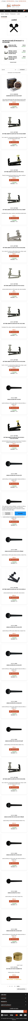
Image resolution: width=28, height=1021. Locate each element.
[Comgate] (14, 1015)
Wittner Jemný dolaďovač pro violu (14, 171)
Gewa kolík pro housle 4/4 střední (14, 551)
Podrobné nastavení (7, 513)
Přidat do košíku (14, 104)
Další (18, 986)
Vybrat (9, 70)
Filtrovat (22, 69)
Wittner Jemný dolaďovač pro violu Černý (14, 209)
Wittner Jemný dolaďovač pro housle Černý (12, 52)
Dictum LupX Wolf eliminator (14, 968)
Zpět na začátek (21, 989)
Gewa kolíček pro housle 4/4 (14, 855)
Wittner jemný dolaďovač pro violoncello (14, 589)
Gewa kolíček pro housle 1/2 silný (14, 741)
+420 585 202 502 (10, 1)
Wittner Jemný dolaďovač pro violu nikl (14, 323)
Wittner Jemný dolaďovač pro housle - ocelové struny (14, 438)
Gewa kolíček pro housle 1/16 (14, 627)
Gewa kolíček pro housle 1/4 (14, 703)
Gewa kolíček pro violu (14, 893)
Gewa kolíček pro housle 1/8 (14, 665)
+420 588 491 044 (22, 1)
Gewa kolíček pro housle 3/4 (14, 475)
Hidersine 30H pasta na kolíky (12, 45)
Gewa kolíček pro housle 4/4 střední (14, 817)
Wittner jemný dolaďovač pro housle (14, 285)
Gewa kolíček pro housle (14, 399)
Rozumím (20, 513)
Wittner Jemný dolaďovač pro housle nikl (12, 58)
